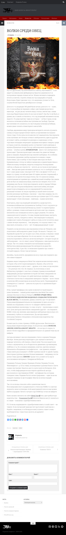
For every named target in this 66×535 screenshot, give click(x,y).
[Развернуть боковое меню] (2, 23)
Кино (21, 18)
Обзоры (36, 18)
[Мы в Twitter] (56, 526)
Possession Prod (25, 398)
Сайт (10, 480)
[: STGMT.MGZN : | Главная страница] (8, 10)
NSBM (20, 428)
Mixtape (54, 18)
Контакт (10, 2)
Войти (6, 503)
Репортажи (45, 18)
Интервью (12, 18)
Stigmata (11, 35)
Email (36, 474)
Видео (4, 18)
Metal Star (34, 396)
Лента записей (9, 507)
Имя (10, 474)
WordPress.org (8, 515)
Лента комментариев (11, 511)
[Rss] (59, 526)
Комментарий (14, 462)
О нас (3, 2)
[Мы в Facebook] (50, 526)
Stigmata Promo (21, 2)
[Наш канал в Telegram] (53, 526)
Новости (28, 18)
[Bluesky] (62, 526)
